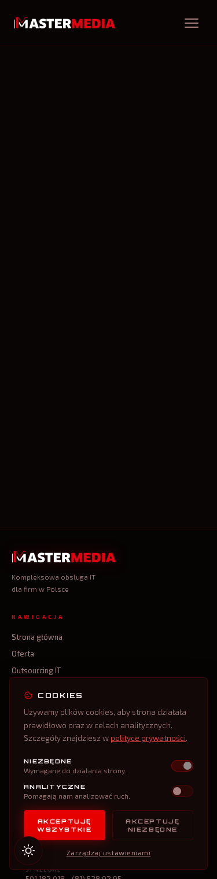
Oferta (23, 653)
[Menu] (192, 23)
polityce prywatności (148, 738)
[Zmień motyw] (28, 850)
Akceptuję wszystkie (64, 825)
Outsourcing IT (36, 670)
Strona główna (37, 636)
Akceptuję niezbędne (152, 825)
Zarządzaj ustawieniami (109, 852)
